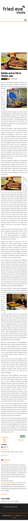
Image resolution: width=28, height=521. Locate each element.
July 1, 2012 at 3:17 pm (5, 462)
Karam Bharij (15, 78)
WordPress (13, 515)
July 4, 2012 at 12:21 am (5, 449)
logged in (8, 501)
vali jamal (5, 460)
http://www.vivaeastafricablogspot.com (9, 482)
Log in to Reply (4, 455)
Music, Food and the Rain (21, 440)
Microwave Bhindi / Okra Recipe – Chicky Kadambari (5, 439)
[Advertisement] (14, 37)
